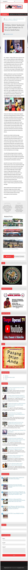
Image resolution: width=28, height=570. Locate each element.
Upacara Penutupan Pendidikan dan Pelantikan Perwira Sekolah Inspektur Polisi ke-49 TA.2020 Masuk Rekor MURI (16, 440)
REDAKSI (6, 376)
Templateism (14, 567)
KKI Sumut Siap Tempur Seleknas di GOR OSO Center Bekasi (16, 478)
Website (9, 256)
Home (6, 18)
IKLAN (6, 379)
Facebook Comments (19, 256)
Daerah (10, 18)
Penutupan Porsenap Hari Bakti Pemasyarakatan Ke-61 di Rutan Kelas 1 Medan (16, 486)
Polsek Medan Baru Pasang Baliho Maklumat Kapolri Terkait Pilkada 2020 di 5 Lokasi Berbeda (16, 414)
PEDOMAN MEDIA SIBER (10, 377)
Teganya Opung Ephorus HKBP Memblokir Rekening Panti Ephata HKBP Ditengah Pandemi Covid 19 (16, 405)
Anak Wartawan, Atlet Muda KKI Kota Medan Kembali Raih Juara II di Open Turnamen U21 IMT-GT (16, 507)
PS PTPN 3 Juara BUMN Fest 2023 (16, 513)
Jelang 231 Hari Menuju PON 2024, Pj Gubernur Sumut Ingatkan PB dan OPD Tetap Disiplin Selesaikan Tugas (16, 493)
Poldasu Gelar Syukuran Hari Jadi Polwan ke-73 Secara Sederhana (13, 19)
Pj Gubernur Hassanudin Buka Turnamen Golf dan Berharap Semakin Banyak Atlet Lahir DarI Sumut (16, 500)
